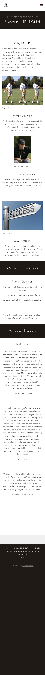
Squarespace (27, 565)
